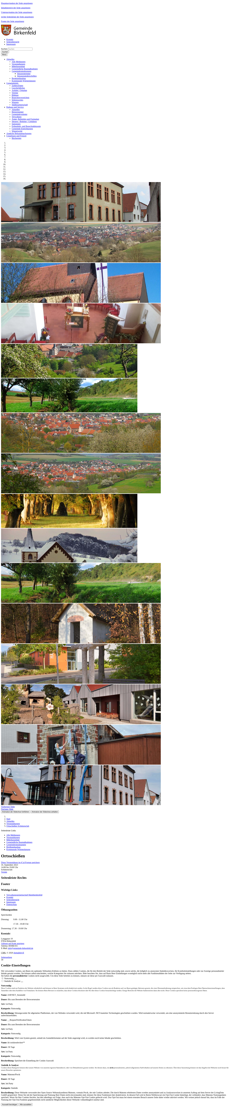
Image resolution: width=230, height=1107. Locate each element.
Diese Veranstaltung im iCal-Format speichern (20, 862)
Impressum (11, 902)
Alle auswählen (25, 1105)
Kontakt (9, 897)
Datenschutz (11, 904)
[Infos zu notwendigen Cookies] (15, 979)
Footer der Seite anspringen (12, 21)
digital (19, 953)
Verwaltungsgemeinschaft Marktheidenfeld (24, 895)
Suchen (4, 49)
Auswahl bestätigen (9, 1105)
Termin (4, 872)
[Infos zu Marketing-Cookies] (22, 981)
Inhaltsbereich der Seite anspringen (15, 8)
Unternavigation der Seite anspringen (16, 12)
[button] (10, 59)
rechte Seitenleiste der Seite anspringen (17, 17)
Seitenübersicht (12, 900)
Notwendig (9, 978)
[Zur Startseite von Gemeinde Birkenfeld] (20, 35)
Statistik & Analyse (12, 981)
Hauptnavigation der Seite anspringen (17, 3)
